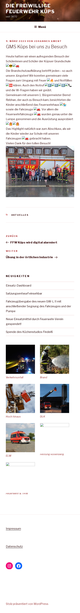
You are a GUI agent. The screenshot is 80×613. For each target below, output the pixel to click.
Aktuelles (20, 215)
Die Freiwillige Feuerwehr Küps (30, 8)
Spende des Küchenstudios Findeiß (29, 332)
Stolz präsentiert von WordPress (27, 603)
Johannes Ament (48, 41)
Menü (42, 27)
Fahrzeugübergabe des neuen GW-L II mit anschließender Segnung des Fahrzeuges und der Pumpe (38, 306)
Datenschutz (14, 546)
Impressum (13, 528)
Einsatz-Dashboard (18, 285)
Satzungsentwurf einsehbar (24, 293)
